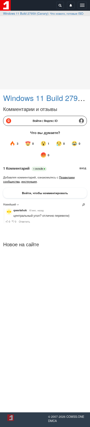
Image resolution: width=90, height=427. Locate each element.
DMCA (52, 421)
